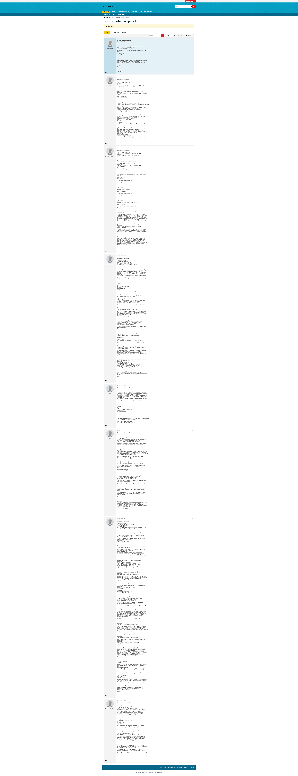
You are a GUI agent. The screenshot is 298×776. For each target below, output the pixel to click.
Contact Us (170, 767)
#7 (192, 518)
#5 (192, 385)
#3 (192, 148)
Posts (107, 32)
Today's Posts (121, 14)
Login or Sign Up (189, 1)
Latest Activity (115, 32)
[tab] (107, 32)
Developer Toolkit (146, 12)
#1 (192, 40)
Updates (134, 12)
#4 (192, 255)
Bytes (161, 767)
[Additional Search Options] (191, 6)
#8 (192, 700)
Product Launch (124, 12)
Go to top (191, 767)
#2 (192, 77)
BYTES (113, 12)
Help (165, 767)
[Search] (194, 6)
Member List (107, 14)
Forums (106, 12)
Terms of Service (183, 767)
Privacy (176, 767)
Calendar (114, 14)
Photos (124, 32)
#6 (192, 430)
